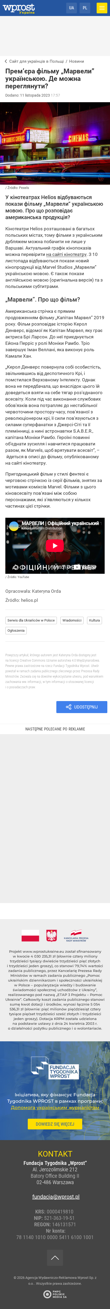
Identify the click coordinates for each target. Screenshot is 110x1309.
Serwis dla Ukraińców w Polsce (31, 620)
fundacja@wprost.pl (55, 1196)
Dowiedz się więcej (55, 1124)
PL (85, 7)
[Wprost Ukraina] (4, 61)
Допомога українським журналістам (55, 1107)
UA (71, 7)
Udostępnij (86, 707)
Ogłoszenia (16, 630)
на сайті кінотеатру (66, 254)
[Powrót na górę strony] (55, 1258)
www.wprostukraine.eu (43, 951)
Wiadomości (71, 620)
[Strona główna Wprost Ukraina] (19, 8)
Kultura (94, 620)
